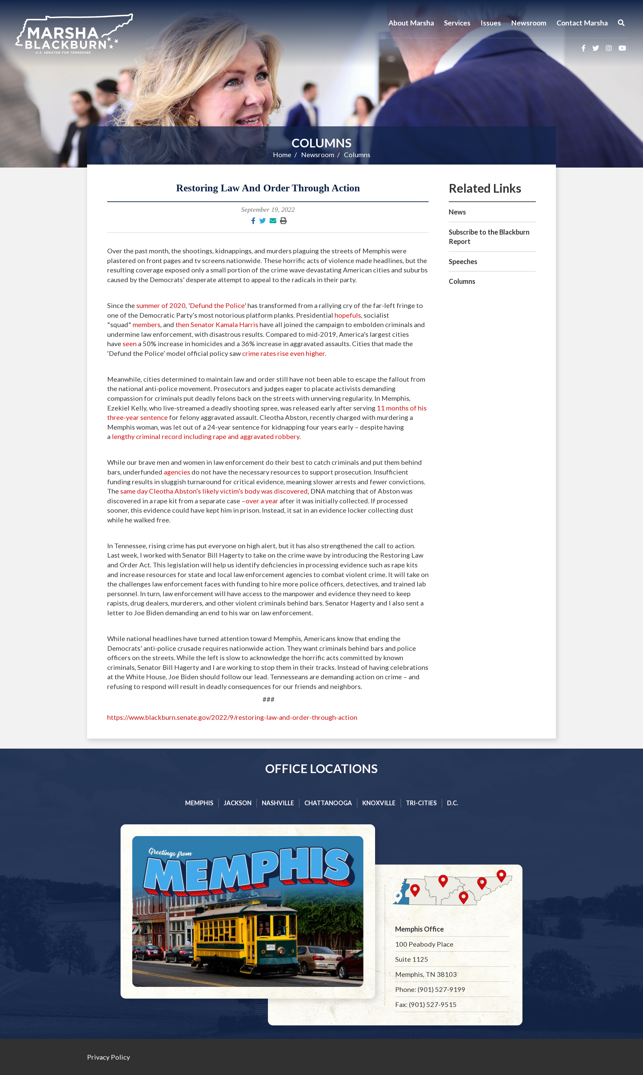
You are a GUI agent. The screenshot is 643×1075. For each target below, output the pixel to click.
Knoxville (379, 803)
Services (457, 22)
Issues (491, 22)
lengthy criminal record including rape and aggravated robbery (205, 436)
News (457, 212)
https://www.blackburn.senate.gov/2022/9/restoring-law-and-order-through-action (232, 717)
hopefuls (348, 315)
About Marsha (411, 22)
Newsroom (529, 22)
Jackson (238, 803)
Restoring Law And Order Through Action (268, 187)
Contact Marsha (582, 22)
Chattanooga (328, 803)
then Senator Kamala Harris (216, 324)
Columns (322, 142)
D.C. (452, 803)
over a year (261, 501)
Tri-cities (421, 803)
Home (282, 154)
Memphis (199, 803)
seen (130, 343)
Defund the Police (217, 305)
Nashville (278, 803)
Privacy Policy (108, 1057)
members (146, 324)
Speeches (463, 261)
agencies (177, 472)
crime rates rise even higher (283, 353)
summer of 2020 (161, 305)
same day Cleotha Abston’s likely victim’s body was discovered (214, 491)
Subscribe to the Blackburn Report (489, 237)
